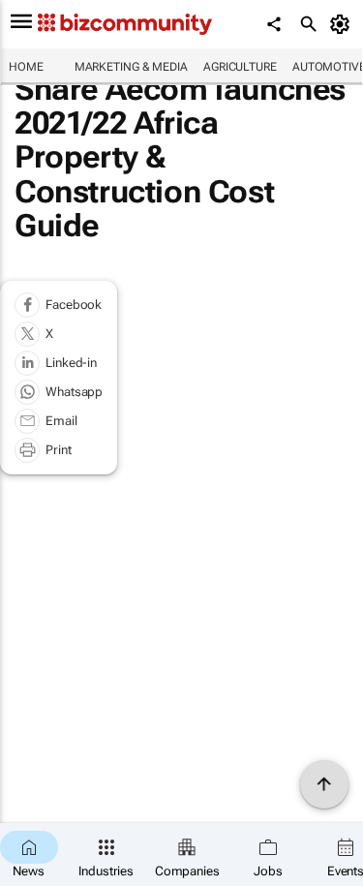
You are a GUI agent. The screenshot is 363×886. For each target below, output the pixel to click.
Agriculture (240, 67)
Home (26, 67)
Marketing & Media (131, 67)
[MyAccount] (343, 24)
